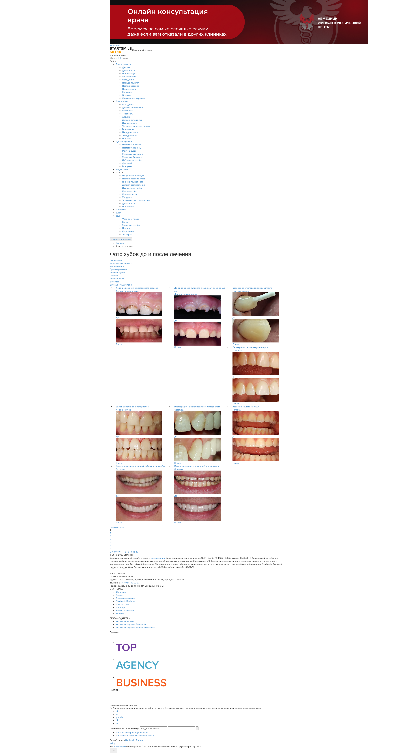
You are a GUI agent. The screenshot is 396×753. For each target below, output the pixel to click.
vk (117, 714)
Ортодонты (127, 104)
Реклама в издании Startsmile (131, 624)
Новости (126, 228)
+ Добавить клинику (121, 239)
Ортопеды (127, 110)
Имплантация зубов (132, 187)
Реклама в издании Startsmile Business (135, 627)
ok (117, 720)
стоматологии (158, 557)
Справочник (128, 231)
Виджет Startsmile (125, 610)
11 (121, 551)
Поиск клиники (123, 64)
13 (128, 551)
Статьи (119, 172)
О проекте (121, 591)
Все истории (116, 259)
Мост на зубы (129, 150)
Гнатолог (126, 138)
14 (131, 551)
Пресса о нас (122, 604)
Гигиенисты (128, 129)
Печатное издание (125, 598)
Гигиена (114, 275)
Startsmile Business (125, 601)
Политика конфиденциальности (132, 732)
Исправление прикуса (133, 175)
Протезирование (130, 85)
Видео (125, 221)
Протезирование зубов (133, 178)
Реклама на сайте (125, 621)
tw (117, 723)
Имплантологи (129, 122)
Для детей (127, 163)
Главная (120, 242)
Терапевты (127, 113)
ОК (113, 750)
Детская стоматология (133, 184)
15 (134, 551)
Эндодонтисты (129, 135)
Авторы (119, 594)
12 (124, 551)
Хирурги (126, 116)
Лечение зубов (129, 76)
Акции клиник (122, 169)
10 (118, 551)
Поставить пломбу (131, 144)
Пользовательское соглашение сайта (135, 735)
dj (117, 710)
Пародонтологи (130, 132)
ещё (118, 215)
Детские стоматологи (133, 107)
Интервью (121, 209)
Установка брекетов (132, 156)
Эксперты (127, 234)
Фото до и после (130, 218)
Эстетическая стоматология (136, 200)
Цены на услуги (124, 141)
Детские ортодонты (132, 119)
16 (137, 551)
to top (112, 743)
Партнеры (121, 607)
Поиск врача (122, 101)
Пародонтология (130, 82)
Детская (126, 67)
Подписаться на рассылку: (124, 728)
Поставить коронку (131, 147)
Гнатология (128, 206)
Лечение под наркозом (133, 98)
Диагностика (128, 70)
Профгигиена (129, 88)
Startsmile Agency (134, 740)
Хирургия (127, 91)
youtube (120, 717)
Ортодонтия (128, 79)
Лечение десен (130, 194)
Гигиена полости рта (132, 181)
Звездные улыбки (131, 224)
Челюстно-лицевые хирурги (136, 125)
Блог (118, 212)
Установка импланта (132, 153)
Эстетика (126, 95)
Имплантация (129, 73)
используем (120, 746)
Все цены (127, 166)
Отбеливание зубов (132, 159)
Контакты (120, 613)
